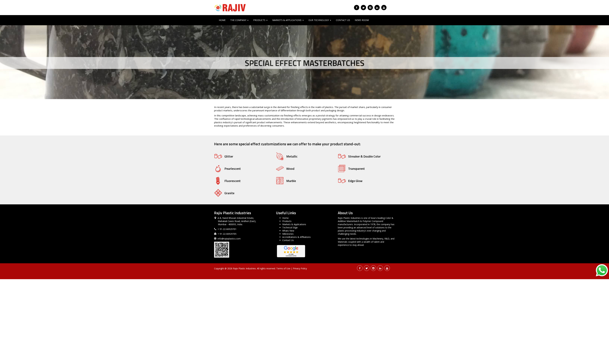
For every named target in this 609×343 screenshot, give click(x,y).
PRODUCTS (259, 20)
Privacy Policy (300, 268)
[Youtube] (384, 7)
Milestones (288, 233)
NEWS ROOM (362, 20)
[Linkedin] (377, 7)
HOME (222, 20)
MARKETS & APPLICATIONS (287, 20)
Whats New (288, 230)
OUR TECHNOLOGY (319, 20)
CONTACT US (343, 20)
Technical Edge (290, 227)
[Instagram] (370, 7)
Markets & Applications (294, 224)
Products (286, 221)
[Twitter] (363, 7)
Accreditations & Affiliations (296, 237)
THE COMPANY (238, 20)
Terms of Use (283, 268)
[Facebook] (356, 7)
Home (285, 217)
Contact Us (288, 240)
